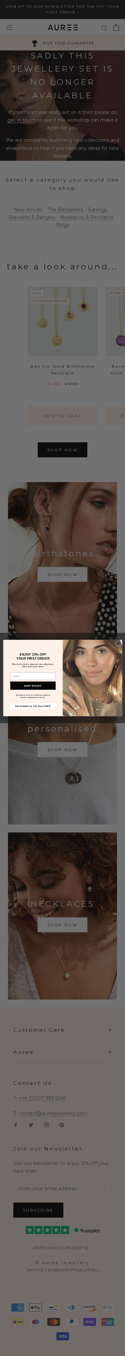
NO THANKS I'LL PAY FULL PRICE (33, 706)
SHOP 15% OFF (33, 685)
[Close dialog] (118, 643)
